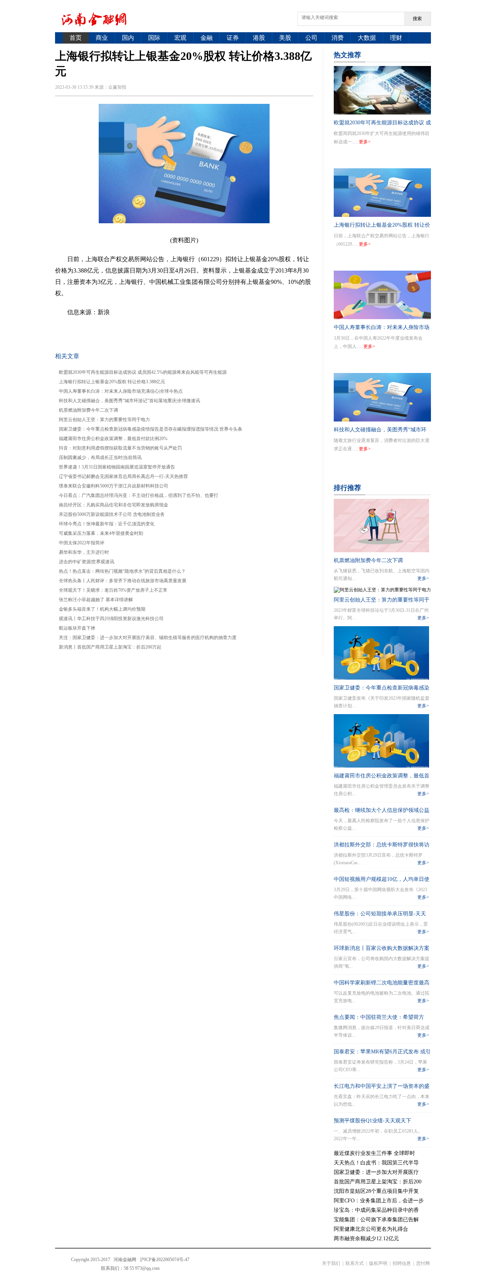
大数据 (367, 37)
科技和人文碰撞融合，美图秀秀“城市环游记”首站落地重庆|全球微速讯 (129, 400)
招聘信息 (402, 1263)
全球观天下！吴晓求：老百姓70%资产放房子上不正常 (113, 590)
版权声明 (378, 1263)
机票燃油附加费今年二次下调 (88, 410)
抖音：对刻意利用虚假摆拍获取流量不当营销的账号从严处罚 (120, 448)
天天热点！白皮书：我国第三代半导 (376, 1163)
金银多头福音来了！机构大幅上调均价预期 (102, 609)
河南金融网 (125, 1259)
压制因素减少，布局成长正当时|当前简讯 (100, 457)
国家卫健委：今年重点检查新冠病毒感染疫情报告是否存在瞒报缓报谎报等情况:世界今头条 (150, 429)
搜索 (417, 18)
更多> (365, 141)
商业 (102, 37)
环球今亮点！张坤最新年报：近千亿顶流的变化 (107, 523)
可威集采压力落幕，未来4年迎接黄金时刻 (101, 533)
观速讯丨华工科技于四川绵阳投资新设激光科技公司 (111, 618)
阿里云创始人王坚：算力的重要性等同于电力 (104, 419)
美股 (285, 37)
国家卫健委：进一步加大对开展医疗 (376, 1172)
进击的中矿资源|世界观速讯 (86, 561)
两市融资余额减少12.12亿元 (366, 1238)
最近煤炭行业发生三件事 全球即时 (374, 1153)
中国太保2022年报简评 (81, 542)
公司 (311, 37)
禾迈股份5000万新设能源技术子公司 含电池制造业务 (112, 514)
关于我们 (331, 1263)
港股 (259, 37)
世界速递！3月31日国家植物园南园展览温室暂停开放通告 (117, 467)
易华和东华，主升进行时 (84, 552)
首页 (75, 37)
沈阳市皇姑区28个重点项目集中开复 (376, 1191)
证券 (233, 37)
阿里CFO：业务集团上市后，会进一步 (379, 1200)
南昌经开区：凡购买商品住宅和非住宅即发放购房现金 (113, 505)
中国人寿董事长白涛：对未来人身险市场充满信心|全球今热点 (121, 391)
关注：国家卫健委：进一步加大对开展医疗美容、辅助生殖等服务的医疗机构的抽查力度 (148, 637)
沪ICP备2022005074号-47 (164, 1259)
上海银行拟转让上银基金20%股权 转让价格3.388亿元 (112, 381)
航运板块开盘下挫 (77, 628)
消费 (337, 37)
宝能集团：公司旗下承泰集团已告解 (376, 1219)
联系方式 (355, 1263)
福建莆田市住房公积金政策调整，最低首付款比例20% (113, 438)
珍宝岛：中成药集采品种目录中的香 (376, 1210)
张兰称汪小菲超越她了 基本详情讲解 (96, 599)
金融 (206, 37)
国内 (128, 37)
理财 (396, 37)
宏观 (180, 37)
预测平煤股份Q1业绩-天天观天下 (372, 1120)
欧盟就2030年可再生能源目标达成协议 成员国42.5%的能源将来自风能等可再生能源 (143, 372)
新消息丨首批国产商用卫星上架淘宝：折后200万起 (110, 647)
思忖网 (423, 1263)
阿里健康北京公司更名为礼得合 (371, 1229)
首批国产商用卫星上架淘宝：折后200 (377, 1182)
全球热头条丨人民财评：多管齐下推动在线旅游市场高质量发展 (122, 580)
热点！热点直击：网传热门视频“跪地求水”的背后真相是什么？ (122, 571)
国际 (154, 37)
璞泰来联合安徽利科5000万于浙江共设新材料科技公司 (113, 486)
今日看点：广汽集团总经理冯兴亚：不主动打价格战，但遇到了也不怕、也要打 (138, 495)
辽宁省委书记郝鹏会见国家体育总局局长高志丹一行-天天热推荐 (123, 476)
